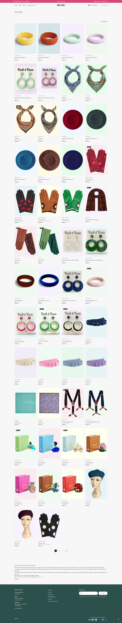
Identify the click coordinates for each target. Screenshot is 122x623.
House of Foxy (89, 500)
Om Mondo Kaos (31, 5)
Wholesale (50, 599)
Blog (20, 5)
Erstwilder (17, 460)
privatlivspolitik (102, 596)
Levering (50, 592)
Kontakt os (50, 590)
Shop (16, 5)
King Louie (64, 95)
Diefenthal (64, 136)
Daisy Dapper (88, 339)
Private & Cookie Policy (53, 601)
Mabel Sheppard (89, 177)
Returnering (50, 594)
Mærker (24, 5)
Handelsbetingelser (52, 596)
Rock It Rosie (17, 55)
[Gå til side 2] (66, 550)
